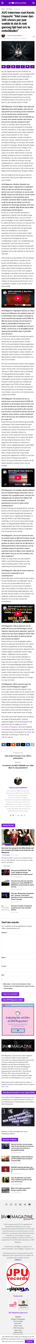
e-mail (6, 1086)
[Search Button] (33, 3)
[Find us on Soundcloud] (24, 1204)
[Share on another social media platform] (32, 66)
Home (3, 9)
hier (24, 1078)
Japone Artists (18, 1332)
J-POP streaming (18, 1328)
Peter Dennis (6, 855)
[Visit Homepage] (18, 3)
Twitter (24, 724)
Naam (4, 957)
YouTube (28, 732)
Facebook (5, 727)
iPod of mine (18, 1326)
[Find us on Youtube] (20, 1204)
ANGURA (18, 1317)
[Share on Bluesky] (27, 66)
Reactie (5, 933)
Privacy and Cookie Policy (15, 1341)
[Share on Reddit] (13, 66)
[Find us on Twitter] (11, 1204)
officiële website (7, 737)
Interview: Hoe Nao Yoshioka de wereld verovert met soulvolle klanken (21, 908)
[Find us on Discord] (29, 1204)
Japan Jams (18, 1330)
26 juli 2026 (15, 855)
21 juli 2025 (15, 901)
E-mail (4, 966)
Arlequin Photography (18, 1319)
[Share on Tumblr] (18, 66)
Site (3, 975)
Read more (7, 866)
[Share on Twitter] (8, 66)
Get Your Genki (18, 1321)
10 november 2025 (17, 876)
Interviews (9, 9)
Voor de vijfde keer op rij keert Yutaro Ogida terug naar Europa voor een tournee (21, 1179)
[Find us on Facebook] (6, 1204)
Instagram (14, 727)
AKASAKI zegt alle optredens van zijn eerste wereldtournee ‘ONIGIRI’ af (22, 1169)
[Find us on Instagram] (15, 1204)
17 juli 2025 (15, 912)
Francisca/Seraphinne (15, 35)
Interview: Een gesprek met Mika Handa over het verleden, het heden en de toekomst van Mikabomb (18, 850)
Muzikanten (17, 9)
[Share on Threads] (23, 66)
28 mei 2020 (7, 38)
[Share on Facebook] (4, 66)
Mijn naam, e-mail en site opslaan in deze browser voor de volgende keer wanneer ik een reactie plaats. (19, 986)
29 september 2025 (17, 889)
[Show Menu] (2, 3)
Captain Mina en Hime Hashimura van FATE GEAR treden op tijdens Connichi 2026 (22, 1158)
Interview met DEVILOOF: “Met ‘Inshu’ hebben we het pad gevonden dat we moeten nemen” (22, 872)
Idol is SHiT (18, 1323)
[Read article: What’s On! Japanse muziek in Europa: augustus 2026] (6, 1190)
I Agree (29, 1341)
